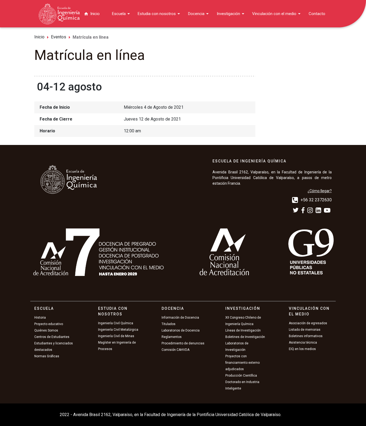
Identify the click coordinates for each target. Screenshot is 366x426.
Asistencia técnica (303, 342)
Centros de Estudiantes (51, 337)
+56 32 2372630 (316, 199)
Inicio (95, 13)
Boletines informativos (306, 336)
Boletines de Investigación (245, 337)
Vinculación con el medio (274, 13)
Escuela (119, 13)
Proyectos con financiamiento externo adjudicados (242, 362)
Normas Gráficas (46, 356)
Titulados (168, 324)
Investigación (228, 13)
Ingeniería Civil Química (115, 323)
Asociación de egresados (308, 323)
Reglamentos (172, 337)
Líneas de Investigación (243, 330)
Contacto (317, 13)
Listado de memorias (304, 330)
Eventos (58, 36)
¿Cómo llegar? (320, 191)
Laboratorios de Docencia (181, 330)
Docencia (196, 13)
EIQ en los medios (302, 349)
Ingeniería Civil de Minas (116, 336)
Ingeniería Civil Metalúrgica (118, 330)
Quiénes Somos (46, 330)
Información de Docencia (180, 317)
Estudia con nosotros (157, 13)
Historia (40, 317)
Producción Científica (241, 375)
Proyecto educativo (48, 324)
